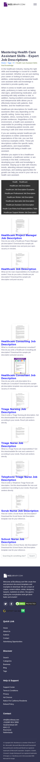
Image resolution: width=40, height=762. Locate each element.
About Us (6, 631)
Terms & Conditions (10, 690)
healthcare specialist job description (20, 201)
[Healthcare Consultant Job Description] (20, 366)
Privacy (6, 694)
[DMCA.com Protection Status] (26, 604)
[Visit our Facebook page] (11, 604)
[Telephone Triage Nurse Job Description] (20, 467)
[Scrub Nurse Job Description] (20, 501)
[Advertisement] (20, 29)
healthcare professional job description (20, 193)
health (14, 182)
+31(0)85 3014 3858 (11, 722)
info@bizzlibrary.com (11, 720)
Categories (7, 661)
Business (6, 664)
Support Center (9, 687)
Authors (6, 635)
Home (3, 63)
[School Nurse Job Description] (20, 530)
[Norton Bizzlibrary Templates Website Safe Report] (14, 611)
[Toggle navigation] (35, 4)
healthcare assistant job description (20, 205)
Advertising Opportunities (12, 641)
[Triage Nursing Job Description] (20, 400)
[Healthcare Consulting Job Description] (20, 332)
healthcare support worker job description (20, 212)
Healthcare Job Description (20, 186)
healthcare (23, 182)
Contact (6, 638)
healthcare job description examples (20, 189)
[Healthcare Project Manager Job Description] (20, 226)
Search (32, 556)
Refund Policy (8, 704)
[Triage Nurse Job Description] (20, 434)
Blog (5, 668)
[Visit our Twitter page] (5, 604)
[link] (5, 604)
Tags (9, 63)
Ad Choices (7, 697)
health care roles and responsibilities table (20, 209)
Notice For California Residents (15, 701)
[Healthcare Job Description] (20, 260)
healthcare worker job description (20, 197)
